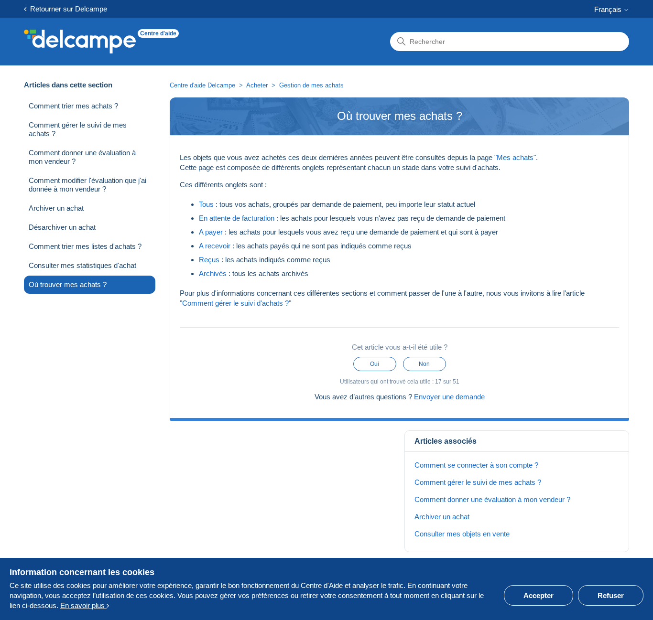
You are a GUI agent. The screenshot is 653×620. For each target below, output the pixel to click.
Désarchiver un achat (62, 227)
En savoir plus (83, 605)
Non (424, 364)
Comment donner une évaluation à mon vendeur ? (82, 157)
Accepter (538, 595)
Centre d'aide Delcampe (203, 85)
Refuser (611, 595)
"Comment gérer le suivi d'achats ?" (235, 303)
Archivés (213, 273)
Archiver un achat (56, 208)
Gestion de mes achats (311, 85)
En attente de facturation (236, 218)
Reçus (209, 260)
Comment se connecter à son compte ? (476, 465)
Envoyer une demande (449, 397)
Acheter (257, 85)
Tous (206, 204)
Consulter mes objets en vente (462, 534)
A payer (211, 232)
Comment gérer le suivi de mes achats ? (78, 129)
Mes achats (515, 157)
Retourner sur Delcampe (66, 9)
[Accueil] (80, 41)
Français (608, 9)
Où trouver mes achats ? (68, 284)
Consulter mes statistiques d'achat (82, 265)
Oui (374, 364)
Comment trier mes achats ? (73, 106)
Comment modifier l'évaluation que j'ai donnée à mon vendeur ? (87, 184)
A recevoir (214, 246)
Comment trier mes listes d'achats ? (85, 246)
